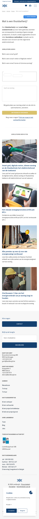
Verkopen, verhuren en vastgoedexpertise (25, 1)
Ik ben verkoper (7, 402)
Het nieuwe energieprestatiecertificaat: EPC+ (18, 211)
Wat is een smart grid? (10, 54)
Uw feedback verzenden (19, 113)
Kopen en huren (7, 1)
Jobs (3, 429)
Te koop (4, 389)
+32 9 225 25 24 (6, 359)
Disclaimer (12, 487)
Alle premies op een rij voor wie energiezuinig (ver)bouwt (14, 252)
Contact (19, 324)
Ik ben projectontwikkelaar (10, 408)
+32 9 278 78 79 (6, 373)
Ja (7, 78)
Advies (8, 11)
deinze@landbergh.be (9, 375)
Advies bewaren (31, 17)
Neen (17, 79)
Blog (3, 425)
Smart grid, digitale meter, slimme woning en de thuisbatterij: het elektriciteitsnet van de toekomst (19, 168)
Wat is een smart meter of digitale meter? (17, 59)
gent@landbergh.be (8, 361)
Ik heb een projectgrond (10, 412)
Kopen (13, 11)
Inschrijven (19, 345)
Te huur (4, 392)
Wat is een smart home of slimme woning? (17, 63)
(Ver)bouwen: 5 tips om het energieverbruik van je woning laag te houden (17, 295)
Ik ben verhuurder (8, 405)
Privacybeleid (25, 484)
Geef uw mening (8, 84)
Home (3, 11)
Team (4, 422)
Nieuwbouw (6, 385)
